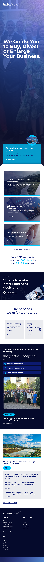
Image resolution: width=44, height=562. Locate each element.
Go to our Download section (21, 249)
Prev (40, 329)
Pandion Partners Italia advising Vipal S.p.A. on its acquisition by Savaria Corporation (21, 475)
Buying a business (7, 522)
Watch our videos (11, 292)
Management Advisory (8, 531)
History (24, 520)
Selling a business (7, 524)
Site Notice (6, 549)
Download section (7, 543)
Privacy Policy (6, 547)
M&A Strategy (6, 520)
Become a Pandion (27, 528)
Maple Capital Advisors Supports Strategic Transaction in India (19, 462)
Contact (5, 545)
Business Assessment (8, 530)
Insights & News (7, 542)
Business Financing (8, 526)
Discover (9, 190)
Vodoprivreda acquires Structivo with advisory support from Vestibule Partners (20, 493)
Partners (25, 524)
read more (6, 468)
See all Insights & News (9, 502)
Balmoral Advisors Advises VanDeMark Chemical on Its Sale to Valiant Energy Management (19, 484)
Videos (5, 540)
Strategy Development (8, 528)
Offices (24, 522)
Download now (10, 159)
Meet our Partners (8, 414)
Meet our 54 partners (9, 62)
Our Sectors (26, 526)
